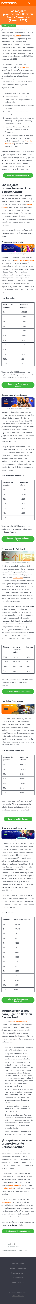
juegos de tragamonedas (24, 260)
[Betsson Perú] (9, 2)
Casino (12, 25)
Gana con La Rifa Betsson (18, 819)
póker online (17, 578)
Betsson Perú (15, 1250)
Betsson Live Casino (18, 1273)
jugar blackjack (15, 1185)
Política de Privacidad (18, 1296)
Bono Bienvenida (18, 1282)
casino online (23, 1250)
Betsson (17, 36)
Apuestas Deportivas (18, 1268)
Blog (5, 25)
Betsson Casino (8, 1250)
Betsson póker (18, 1277)
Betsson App (24, 67)
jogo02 (12, 1244)
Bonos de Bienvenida (18, 1021)
